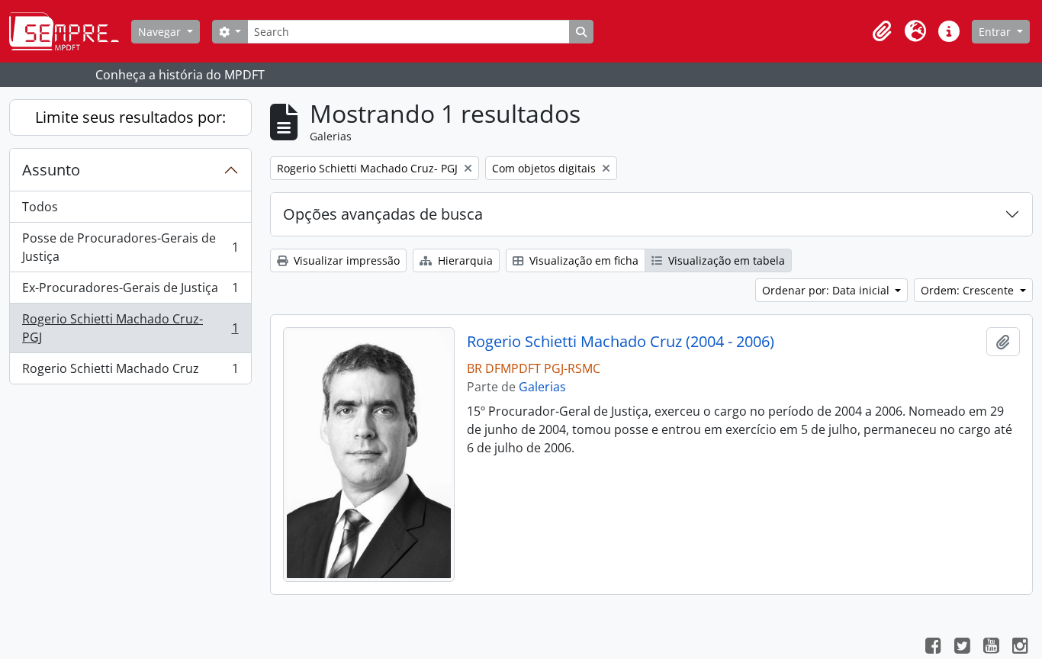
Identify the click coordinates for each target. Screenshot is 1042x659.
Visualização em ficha (582, 260)
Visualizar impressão (345, 260)
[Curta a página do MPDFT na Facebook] (933, 647)
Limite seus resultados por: (130, 117)
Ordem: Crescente (969, 290)
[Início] (70, 31)
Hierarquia (464, 260)
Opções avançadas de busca (383, 214)
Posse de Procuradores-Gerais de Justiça (130, 247)
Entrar (996, 31)
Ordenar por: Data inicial (827, 290)
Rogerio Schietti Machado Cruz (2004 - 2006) (620, 342)
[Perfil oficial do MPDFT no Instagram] (1020, 647)
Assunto (51, 169)
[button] (882, 31)
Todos (40, 206)
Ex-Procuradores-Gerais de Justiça (130, 291)
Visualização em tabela (725, 260)
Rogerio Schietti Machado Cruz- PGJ (130, 328)
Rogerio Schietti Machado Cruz (130, 372)
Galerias (542, 386)
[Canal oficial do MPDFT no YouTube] (991, 647)
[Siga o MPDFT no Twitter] (962, 647)
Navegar (161, 31)
